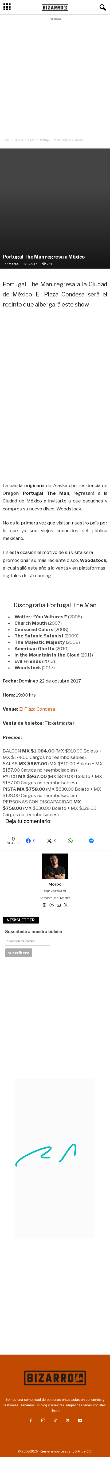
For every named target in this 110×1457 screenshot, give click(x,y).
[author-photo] (55, 866)
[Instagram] (44, 905)
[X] (66, 905)
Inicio (6, 140)
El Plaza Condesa (37, 709)
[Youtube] (79, 1421)
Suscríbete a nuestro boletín (33, 931)
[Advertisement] (55, 77)
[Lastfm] (52, 905)
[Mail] (59, 905)
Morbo (13, 264)
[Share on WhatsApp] (75, 841)
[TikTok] (55, 1421)
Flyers (31, 140)
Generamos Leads (55, 1451)
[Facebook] (31, 1421)
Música (18, 140)
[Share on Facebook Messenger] (96, 841)
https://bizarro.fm (55, 890)
